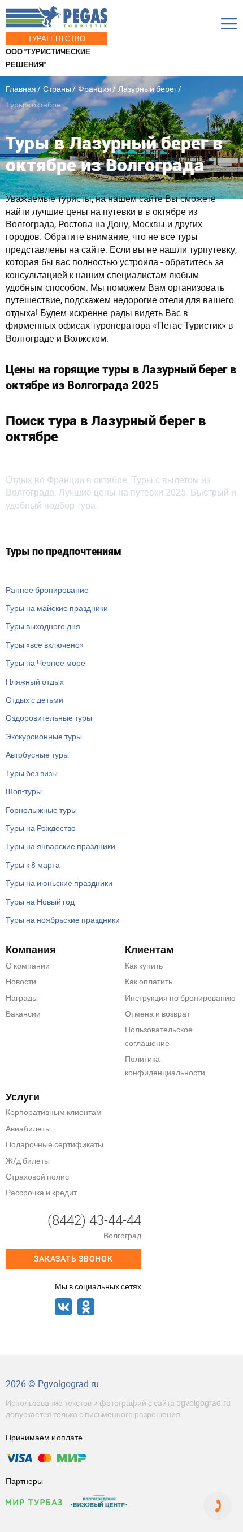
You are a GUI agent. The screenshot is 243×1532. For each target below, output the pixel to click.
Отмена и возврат (157, 1013)
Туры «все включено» (45, 644)
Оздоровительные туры (49, 717)
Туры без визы (32, 773)
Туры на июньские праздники (59, 882)
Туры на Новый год (40, 901)
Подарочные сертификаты (54, 1144)
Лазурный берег (147, 88)
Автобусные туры (37, 754)
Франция (94, 88)
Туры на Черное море (45, 662)
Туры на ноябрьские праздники (63, 919)
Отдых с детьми (34, 699)
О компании (28, 965)
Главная (21, 88)
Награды (22, 997)
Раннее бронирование (47, 589)
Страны (57, 88)
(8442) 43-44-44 (94, 1219)
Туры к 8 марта (33, 864)
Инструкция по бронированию (180, 997)
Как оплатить (148, 981)
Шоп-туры (24, 791)
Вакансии (23, 1013)
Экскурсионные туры (44, 736)
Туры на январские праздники (60, 846)
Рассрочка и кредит (41, 1192)
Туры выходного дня (43, 626)
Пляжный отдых (35, 681)
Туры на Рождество (41, 828)
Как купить (144, 965)
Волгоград (122, 1235)
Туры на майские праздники (57, 608)
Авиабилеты (28, 1128)
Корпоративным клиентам (54, 1112)
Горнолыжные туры (41, 809)
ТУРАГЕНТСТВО (56, 38)
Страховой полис (37, 1176)
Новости (21, 981)
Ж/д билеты (28, 1160)
